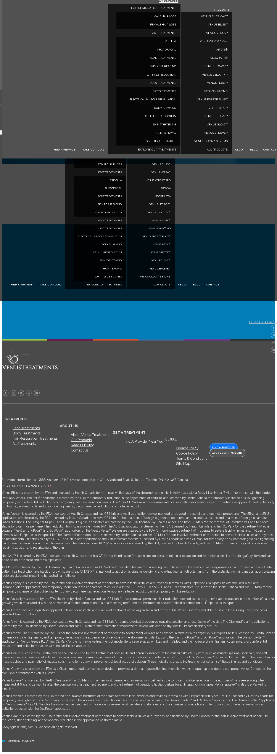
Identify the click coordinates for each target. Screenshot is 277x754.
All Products (161, 284)
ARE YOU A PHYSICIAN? (227, 453)
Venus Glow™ (161, 260)
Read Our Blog (82, 445)
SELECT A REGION (263, 322)
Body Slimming (112, 244)
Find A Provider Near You (143, 441)
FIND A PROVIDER (223, 447)
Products (222, 9)
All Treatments (24, 444)
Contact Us (80, 450)
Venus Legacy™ (160, 204)
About (183, 284)
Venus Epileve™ (160, 268)
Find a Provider (23, 284)
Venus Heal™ (162, 244)
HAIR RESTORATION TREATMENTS (153, 8)
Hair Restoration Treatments (35, 438)
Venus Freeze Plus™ (156, 236)
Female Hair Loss (110, 164)
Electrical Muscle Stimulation (100, 236)
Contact (212, 284)
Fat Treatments (111, 228)
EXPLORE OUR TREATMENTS (104, 284)
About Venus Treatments (91, 435)
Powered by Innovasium (20, 741)
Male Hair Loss (165, 16)
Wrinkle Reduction (108, 212)
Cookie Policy (187, 453)
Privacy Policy (187, 448)
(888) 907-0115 (49, 480)
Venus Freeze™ (160, 252)
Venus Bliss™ (161, 164)
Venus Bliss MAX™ (214, 16)
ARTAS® (166, 188)
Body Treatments (27, 433)
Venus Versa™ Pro (158, 180)
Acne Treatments (110, 196)
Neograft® (163, 196)
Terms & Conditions (191, 458)
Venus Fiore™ (161, 220)
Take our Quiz (51, 284)
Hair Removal (112, 268)
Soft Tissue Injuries (108, 276)
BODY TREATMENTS (110, 220)
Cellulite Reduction (107, 252)
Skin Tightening (111, 260)
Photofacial (113, 188)
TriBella (116, 180)
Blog (197, 284)
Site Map (183, 464)
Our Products (81, 440)
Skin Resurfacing (110, 204)
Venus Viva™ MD (160, 228)
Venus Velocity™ (159, 212)
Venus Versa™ (161, 172)
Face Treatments (26, 428)
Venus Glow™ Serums (155, 276)
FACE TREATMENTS (110, 172)
